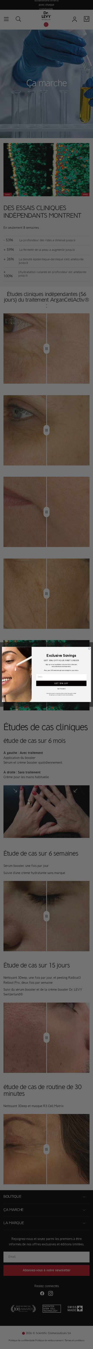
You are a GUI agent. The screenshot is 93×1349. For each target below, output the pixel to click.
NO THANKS (61, 688)
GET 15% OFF (61, 683)
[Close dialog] (89, 649)
